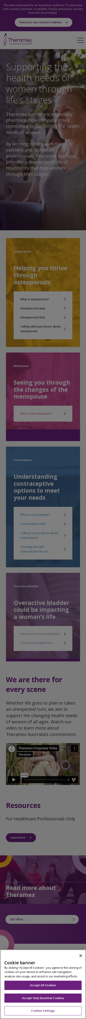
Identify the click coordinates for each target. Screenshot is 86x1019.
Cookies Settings (43, 1011)
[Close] (81, 956)
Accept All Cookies (43, 985)
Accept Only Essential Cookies (43, 998)
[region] (43, 984)
